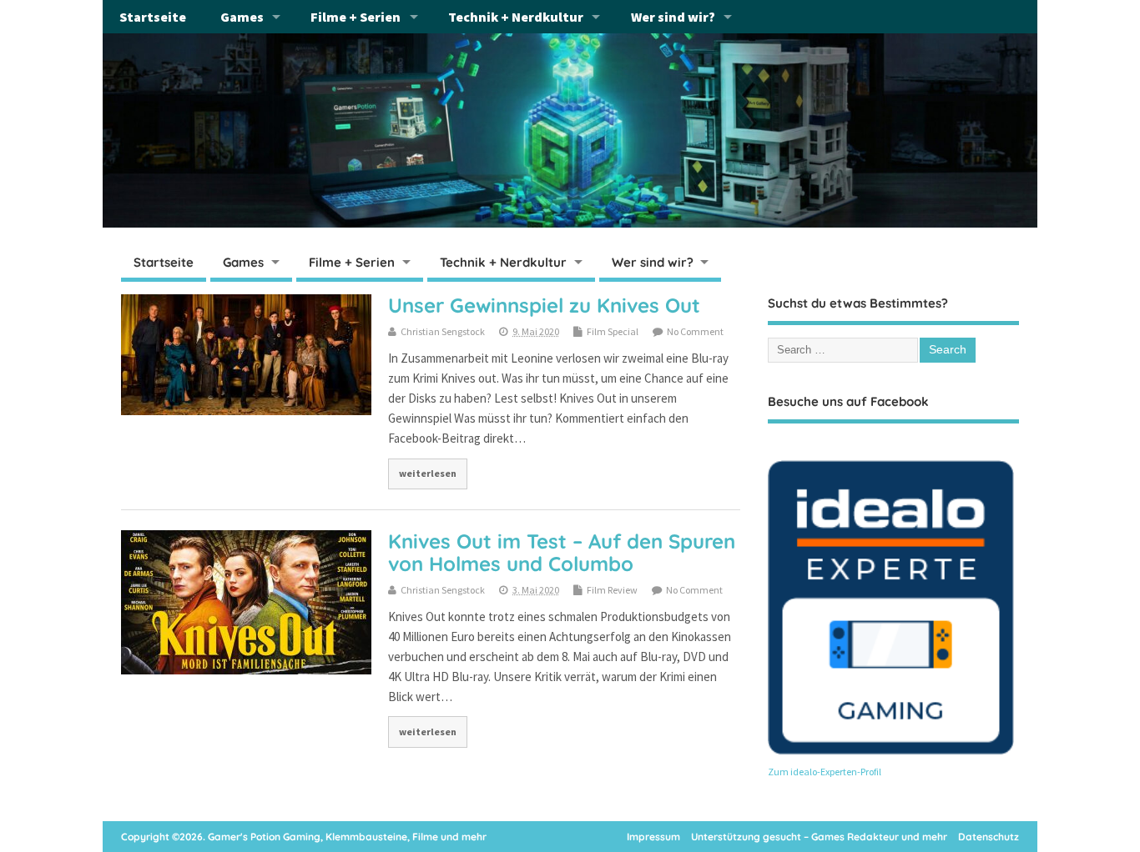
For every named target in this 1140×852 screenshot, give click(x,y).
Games (242, 16)
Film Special (612, 331)
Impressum (653, 836)
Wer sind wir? (673, 16)
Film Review (612, 590)
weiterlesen (428, 473)
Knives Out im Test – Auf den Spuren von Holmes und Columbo (561, 552)
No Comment (695, 331)
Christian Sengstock (443, 331)
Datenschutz (988, 836)
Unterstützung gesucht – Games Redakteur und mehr (819, 836)
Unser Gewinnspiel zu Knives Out (544, 305)
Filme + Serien (355, 16)
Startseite (152, 16)
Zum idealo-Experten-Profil (824, 771)
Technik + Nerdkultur (515, 16)
